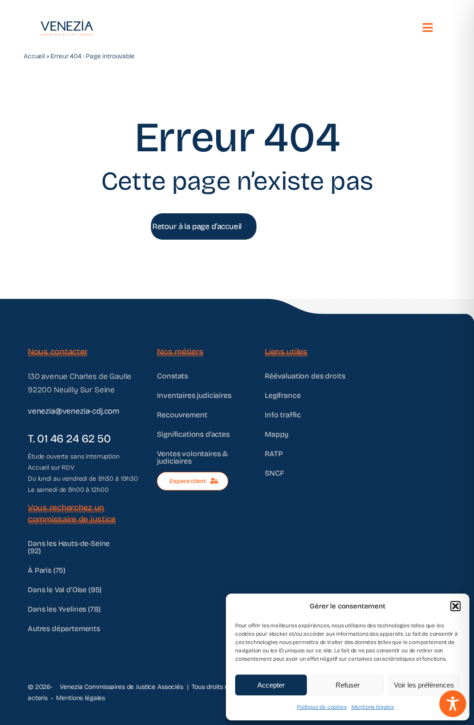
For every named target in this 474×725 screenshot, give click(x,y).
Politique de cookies (322, 707)
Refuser (348, 685)
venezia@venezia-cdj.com (73, 411)
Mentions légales (372, 707)
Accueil (34, 56)
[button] (455, 606)
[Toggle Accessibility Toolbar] (452, 703)
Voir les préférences (424, 685)
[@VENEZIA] (67, 23)
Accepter (271, 685)
